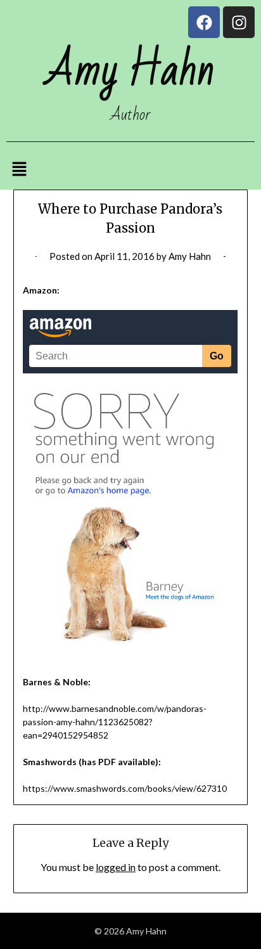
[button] (19, 169)
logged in (116, 867)
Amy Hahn (190, 256)
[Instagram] (239, 22)
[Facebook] (204, 22)
